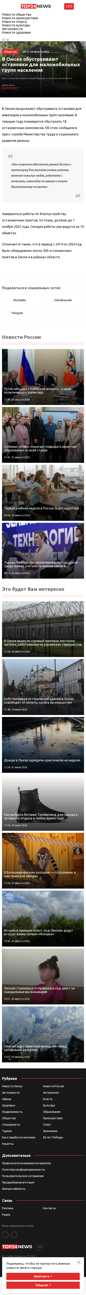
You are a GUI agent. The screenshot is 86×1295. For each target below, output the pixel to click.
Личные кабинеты (13, 1188)
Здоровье (8, 1105)
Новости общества (16, 14)
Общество (9, 1118)
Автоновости (12, 29)
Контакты (49, 1208)
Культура (49, 1105)
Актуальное (51, 1092)
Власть (48, 1099)
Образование (52, 1111)
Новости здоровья (16, 32)
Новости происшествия (20, 18)
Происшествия (52, 1118)
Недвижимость (12, 1111)
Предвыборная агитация (18, 1182)
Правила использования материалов (26, 1163)
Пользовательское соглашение (23, 1176)
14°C (69, 6)
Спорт (47, 1124)
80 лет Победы (53, 1137)
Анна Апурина (10, 87)
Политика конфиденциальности (23, 1169)
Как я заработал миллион (18, 1137)
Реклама (7, 1208)
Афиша (6, 1099)
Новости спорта (14, 21)
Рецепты (8, 1143)
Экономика (50, 1131)
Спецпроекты (11, 1124)
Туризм (7, 1131)
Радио (6, 1214)
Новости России (53, 1086)
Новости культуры (16, 25)
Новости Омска (12, 1086)
